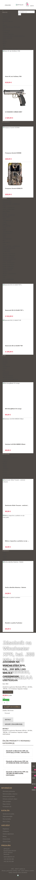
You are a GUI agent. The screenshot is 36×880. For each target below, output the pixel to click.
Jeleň (4, 554)
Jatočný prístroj (8, 34)
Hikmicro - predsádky (8, 257)
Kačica (5, 560)
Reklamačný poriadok (8, 796)
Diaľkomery (7, 249)
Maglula (5, 41)
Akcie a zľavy (6, 821)
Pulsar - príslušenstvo (9, 262)
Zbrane (4, 12)
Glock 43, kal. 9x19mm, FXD (13, 76)
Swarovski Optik (7, 202)
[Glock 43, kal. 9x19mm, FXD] (18, 62)
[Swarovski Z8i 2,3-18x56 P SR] (18, 331)
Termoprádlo (7, 456)
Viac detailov (8, 692)
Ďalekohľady (7, 233)
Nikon (4, 240)
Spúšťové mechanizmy (10, 49)
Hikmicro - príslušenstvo (9, 259)
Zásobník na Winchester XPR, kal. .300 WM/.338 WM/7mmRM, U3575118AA (17, 773)
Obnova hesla (6, 841)
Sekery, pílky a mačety (10, 379)
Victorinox (6, 366)
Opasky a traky (8, 474)
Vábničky (5, 551)
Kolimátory (7, 226)
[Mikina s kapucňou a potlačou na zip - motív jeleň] (18, 527)
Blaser (4, 43)
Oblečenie (5, 454)
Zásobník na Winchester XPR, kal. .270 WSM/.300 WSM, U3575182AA (17, 762)
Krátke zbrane (8, 21)
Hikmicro (5, 271)
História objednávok (8, 834)
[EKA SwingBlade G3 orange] (18, 394)
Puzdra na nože (8, 375)
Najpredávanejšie (7, 816)
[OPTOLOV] (19, 5)
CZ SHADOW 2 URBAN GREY (13, 112)
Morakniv (6, 374)
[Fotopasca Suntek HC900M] (18, 139)
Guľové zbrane (7, 18)
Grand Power (6, 30)
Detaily (8, 719)
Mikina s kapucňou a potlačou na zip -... (17, 541)
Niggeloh (5, 224)
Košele (5, 461)
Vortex (4, 227)
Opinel (5, 368)
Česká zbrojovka (7, 38)
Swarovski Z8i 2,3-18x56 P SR (14, 345)
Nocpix (4, 275)
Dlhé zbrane (7, 14)
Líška (4, 558)
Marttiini (6, 372)
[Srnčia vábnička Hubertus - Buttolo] (18, 573)
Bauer (4, 218)
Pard (4, 277)
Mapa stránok (6, 804)
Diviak (5, 556)
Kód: (4, 684)
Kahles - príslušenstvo (9, 207)
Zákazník (7, 5)
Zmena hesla (6, 839)
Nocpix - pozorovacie (8, 264)
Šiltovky (6, 470)
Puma (4, 364)
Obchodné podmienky (8, 791)
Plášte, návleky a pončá (11, 478)
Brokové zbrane (7, 16)
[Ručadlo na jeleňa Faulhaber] (18, 608)
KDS (4, 370)
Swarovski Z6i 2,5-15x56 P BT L (14, 310)
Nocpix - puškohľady (8, 266)
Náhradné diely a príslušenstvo (14, 36)
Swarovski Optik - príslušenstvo (11, 204)
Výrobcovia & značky (8, 814)
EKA (4, 357)
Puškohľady (7, 200)
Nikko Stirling (6, 211)
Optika (4, 198)
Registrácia (5, 829)
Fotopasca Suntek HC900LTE (13, 188)
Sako (4, 47)
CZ (3, 23)
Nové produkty (6, 819)
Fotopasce (6, 122)
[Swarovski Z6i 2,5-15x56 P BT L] (18, 296)
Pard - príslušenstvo (8, 279)
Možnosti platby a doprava (9, 794)
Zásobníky (5, 19)
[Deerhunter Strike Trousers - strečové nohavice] (18, 491)
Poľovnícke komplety (10, 457)
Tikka (4, 45)
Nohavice (6, 459)
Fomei (4, 244)
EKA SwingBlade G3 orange (13, 408)
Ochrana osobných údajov (9, 799)
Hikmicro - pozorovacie (9, 253)
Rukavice (6, 476)
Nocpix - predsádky (8, 268)
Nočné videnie (7, 270)
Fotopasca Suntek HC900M (13, 153)
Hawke (4, 222)
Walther (5, 25)
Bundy (5, 465)
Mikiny (5, 463)
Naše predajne (6, 801)
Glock (4, 29)
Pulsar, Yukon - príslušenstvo (11, 282)
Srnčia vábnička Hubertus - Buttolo (15, 587)
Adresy (4, 836)
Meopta (5, 213)
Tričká (5, 467)
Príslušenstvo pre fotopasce (12, 125)
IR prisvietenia (6, 281)
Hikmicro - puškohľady (9, 255)
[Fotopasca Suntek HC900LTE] (18, 174)
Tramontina (7, 381)
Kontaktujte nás (6, 806)
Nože (4, 355)
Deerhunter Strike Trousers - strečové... (16, 505)
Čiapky (5, 472)
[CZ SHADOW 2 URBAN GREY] (18, 97)
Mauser (5, 363)
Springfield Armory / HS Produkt (11, 27)
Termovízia (6, 251)
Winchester (10, 710)
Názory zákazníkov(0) (13, 724)
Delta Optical (6, 216)
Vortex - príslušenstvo (9, 209)
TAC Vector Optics (8, 220)
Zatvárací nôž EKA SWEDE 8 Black (15, 444)
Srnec (5, 552)
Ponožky (5, 468)
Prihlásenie (5, 831)
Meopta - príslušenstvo (9, 215)
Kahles (4, 205)
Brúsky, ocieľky (8, 377)
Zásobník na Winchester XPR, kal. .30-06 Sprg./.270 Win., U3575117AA (17, 751)
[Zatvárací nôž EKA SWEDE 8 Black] (18, 430)
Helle (5, 359)
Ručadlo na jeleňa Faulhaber (13, 623)
